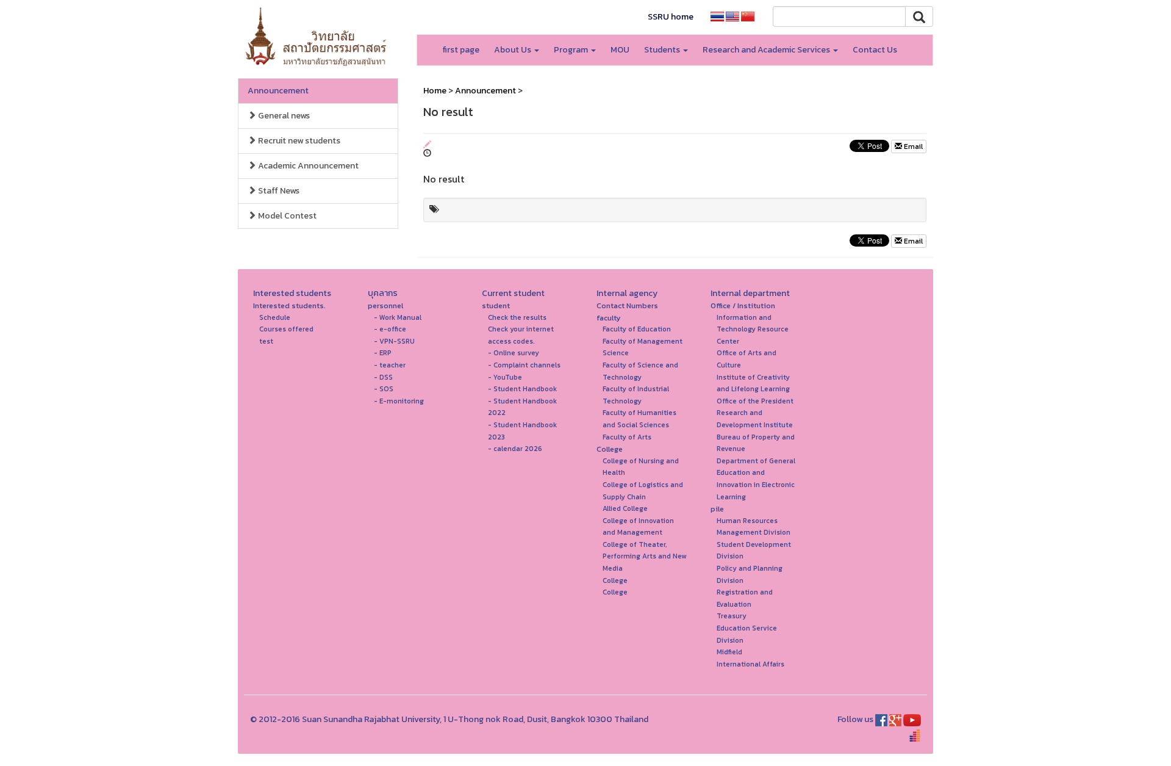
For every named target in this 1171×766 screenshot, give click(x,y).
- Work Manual (397, 317)
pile (717, 509)
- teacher (390, 365)
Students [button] (663, 49)
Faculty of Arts (627, 437)
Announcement (278, 90)
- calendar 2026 (515, 448)
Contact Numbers (627, 305)
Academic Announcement (307, 165)
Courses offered (286, 329)
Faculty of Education (637, 329)
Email (912, 146)
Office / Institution (743, 305)
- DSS (383, 377)
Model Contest (286, 215)
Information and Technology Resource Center (753, 329)
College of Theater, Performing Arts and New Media (644, 556)
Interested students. (289, 305)
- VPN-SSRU (394, 341)
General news (283, 115)
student (496, 305)
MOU (620, 49)
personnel (385, 305)
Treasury (732, 616)
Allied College (625, 508)
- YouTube (505, 377)
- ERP (383, 353)
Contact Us (875, 49)
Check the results (517, 317)
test (266, 341)
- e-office (390, 329)
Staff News (277, 190)
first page (461, 49)
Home (434, 90)
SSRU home (670, 16)
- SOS (383, 389)
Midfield (729, 652)
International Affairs (750, 664)
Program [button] (572, 49)
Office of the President (755, 401)
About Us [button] (513, 49)
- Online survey (513, 353)
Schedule (274, 317)
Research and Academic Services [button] (767, 49)
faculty (608, 317)
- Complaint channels (524, 365)
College (609, 449)
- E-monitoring (399, 401)
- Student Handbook (522, 389)
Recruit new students (298, 140)
